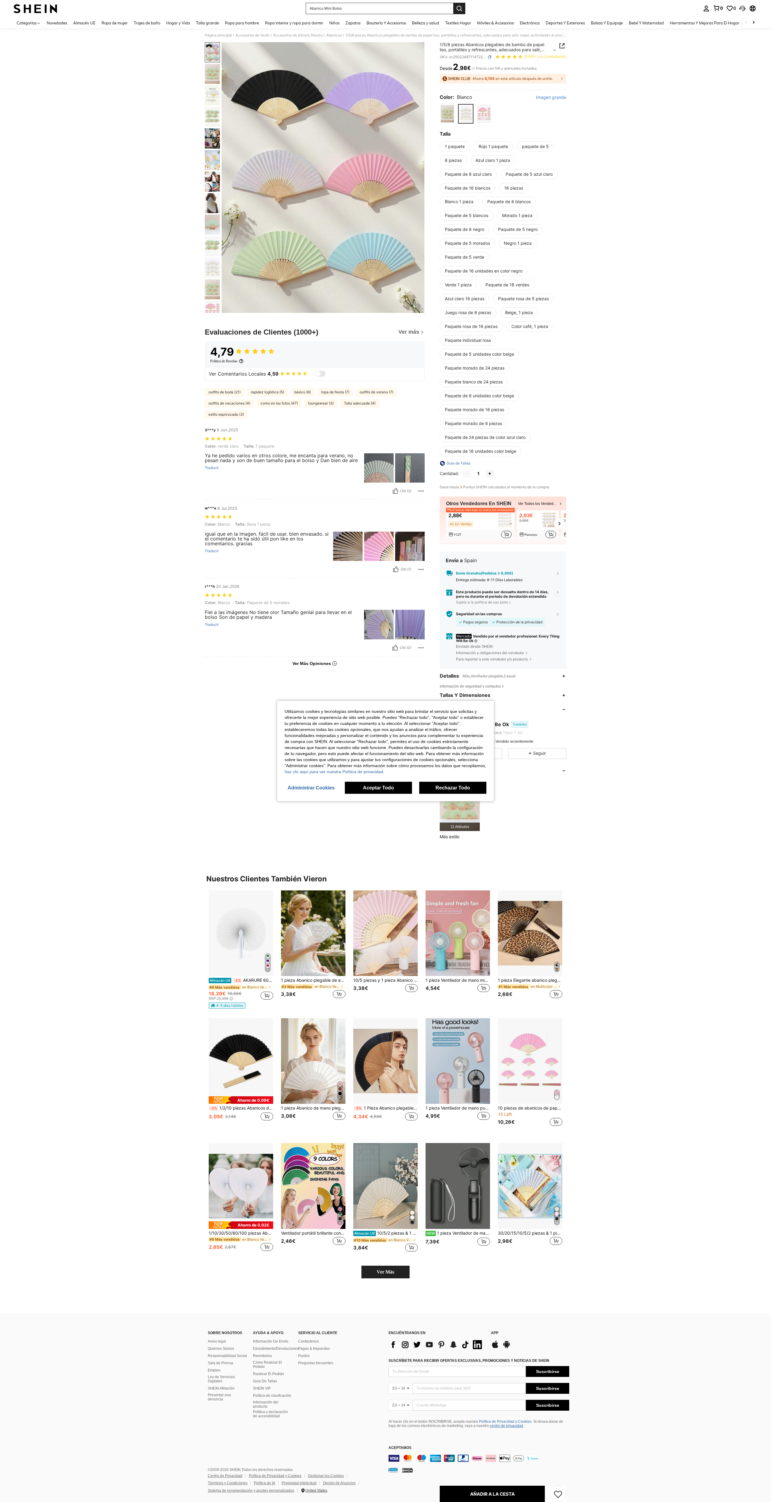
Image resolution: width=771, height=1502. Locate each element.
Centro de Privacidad (225, 1476)
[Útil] (395, 491)
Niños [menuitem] (334, 22)
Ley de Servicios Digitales (221, 1379)
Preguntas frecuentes (315, 1363)
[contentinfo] (479, 1458)
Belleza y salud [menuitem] (425, 22)
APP (494, 1333)
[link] (718, 8)
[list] (437, 1344)
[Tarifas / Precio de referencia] (473, 68)
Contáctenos (308, 1341)
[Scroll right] (753, 23)
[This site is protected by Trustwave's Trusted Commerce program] (393, 1470)
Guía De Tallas (265, 1381)
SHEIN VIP (262, 1388)
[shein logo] (35, 8)
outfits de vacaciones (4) (229, 403)
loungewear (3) (321, 403)
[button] (742, 8)
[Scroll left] (746, 23)
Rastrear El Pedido (268, 1374)
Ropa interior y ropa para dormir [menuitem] (294, 22)
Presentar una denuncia (219, 1397)
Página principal (218, 35)
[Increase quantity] (490, 473)
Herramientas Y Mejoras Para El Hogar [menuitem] (704, 22)
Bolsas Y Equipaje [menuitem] (607, 22)
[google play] (506, 1347)
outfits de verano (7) (376, 392)
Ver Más (385, 1271)
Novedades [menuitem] (57, 22)
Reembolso (262, 1356)
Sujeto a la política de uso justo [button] (482, 602)
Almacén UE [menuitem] (84, 22)
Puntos (304, 1356)
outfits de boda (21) (224, 392)
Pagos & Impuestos (314, 1348)
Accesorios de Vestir (253, 35)
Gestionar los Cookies (326, 1476)
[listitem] (480, 524)
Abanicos (334, 35)
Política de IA (264, 1483)
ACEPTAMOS (400, 1448)
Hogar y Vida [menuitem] (178, 22)
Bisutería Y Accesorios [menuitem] (386, 22)
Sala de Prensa (220, 1363)
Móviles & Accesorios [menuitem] (495, 22)
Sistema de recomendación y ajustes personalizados (251, 1490)
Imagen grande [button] (551, 97)
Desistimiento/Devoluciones (276, 1348)
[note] (227, 1006)
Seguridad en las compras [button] (479, 614)
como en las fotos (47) (279, 403)
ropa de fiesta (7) (335, 392)
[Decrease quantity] (467, 473)
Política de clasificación (272, 1395)
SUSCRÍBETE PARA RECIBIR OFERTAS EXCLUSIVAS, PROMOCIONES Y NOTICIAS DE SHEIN (469, 1361)
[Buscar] (459, 8)
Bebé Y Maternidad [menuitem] (646, 22)
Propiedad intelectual (299, 1483)
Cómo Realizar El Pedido (267, 1364)
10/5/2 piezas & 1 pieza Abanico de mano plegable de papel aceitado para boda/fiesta (386, 1233)
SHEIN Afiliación (221, 1388)
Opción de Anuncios (339, 1483)
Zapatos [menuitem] (353, 22)
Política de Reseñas (224, 361)
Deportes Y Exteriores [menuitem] (565, 22)
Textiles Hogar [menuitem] (458, 22)
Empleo (214, 1370)
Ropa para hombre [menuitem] (242, 22)
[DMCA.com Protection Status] (407, 1470)
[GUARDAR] (558, 1494)
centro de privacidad (506, 1426)
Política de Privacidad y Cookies (505, 1421)
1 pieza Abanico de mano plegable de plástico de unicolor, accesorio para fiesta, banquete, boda (313, 1108)
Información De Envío (270, 1341)
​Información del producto (265, 1404)
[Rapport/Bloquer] (421, 491)
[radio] (447, 114)
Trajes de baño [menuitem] (147, 22)
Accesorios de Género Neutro (298, 35)
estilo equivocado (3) (226, 414)
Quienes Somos (221, 1348)
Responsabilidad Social (227, 1356)
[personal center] (706, 8)
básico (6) (302, 392)
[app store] (495, 1347)
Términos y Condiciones (228, 1483)
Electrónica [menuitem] (530, 22)
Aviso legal (217, 1341)
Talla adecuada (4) (360, 403)
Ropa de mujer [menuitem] (114, 22)
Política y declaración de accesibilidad (270, 1414)
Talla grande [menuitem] (207, 22)
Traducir (212, 468)
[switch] (320, 374)
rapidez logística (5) (267, 392)
